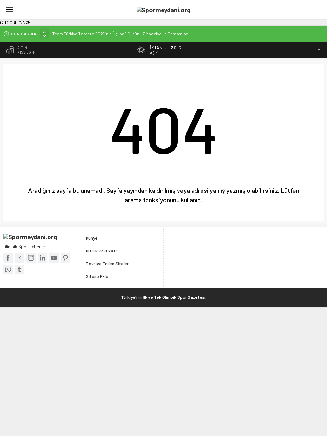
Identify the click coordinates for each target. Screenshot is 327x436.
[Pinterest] (65, 258)
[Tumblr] (19, 269)
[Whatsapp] (8, 269)
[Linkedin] (42, 258)
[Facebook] (8, 258)
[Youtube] (54, 258)
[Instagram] (31, 258)
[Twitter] (19, 258)
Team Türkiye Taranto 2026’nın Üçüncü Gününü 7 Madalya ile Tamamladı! (121, 33)
